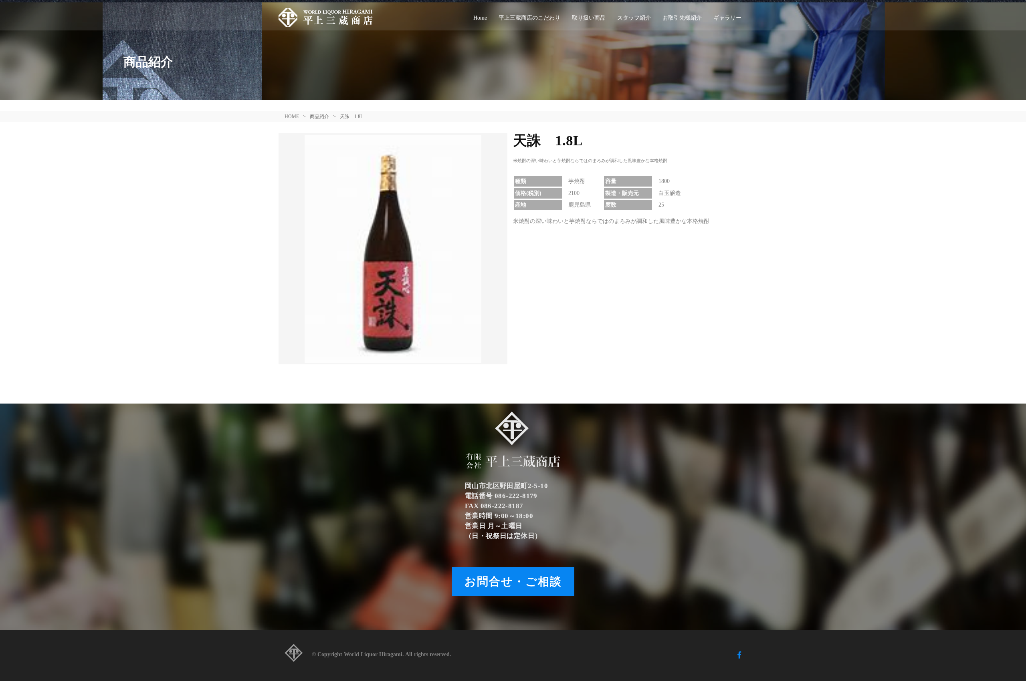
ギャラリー (727, 18)
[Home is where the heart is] (294, 655)
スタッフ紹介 (634, 18)
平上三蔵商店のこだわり (529, 18)
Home (480, 18)
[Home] (329, 17)
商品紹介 (319, 116)
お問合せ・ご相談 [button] (513, 581)
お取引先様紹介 (682, 18)
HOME (292, 116)
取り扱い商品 (589, 18)
